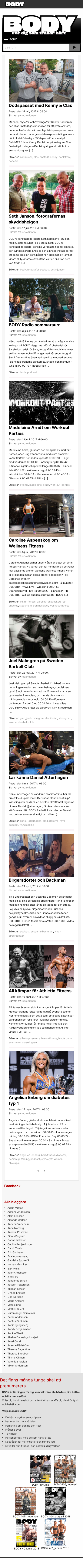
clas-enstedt (41, 157)
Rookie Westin (15, 1333)
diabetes (61, 1155)
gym (22, 718)
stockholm (25, 605)
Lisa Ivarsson (15, 1296)
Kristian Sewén (16, 1288)
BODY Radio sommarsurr (34, 324)
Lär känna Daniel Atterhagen (38, 777)
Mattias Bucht (15, 1309)
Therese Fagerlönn (18, 1349)
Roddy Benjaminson (19, 1329)
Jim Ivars (12, 1276)
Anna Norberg (15, 1228)
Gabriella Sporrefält (18, 1260)
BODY (13, 39)
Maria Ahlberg (15, 1300)
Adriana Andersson (18, 1211)
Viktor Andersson (17, 1365)
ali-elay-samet (29, 1038)
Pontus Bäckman (17, 1321)
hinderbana (65, 1038)
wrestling (28, 824)
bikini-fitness (28, 601)
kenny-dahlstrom (60, 157)
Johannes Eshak (17, 1280)
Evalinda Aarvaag (17, 1256)
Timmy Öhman (16, 1357)
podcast (13, 161)
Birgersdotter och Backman (37, 880)
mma (63, 820)
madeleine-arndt (39, 484)
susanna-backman (42, 931)
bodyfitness (48, 1155)
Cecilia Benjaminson (19, 1244)
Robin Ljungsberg (17, 1325)
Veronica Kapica (17, 1361)
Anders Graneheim (18, 1224)
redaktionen (28, 115)
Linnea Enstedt (16, 1292)
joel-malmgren (35, 718)
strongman (65, 718)
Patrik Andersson (17, 1317)
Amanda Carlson (17, 1219)
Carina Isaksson (16, 1240)
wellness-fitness (59, 605)
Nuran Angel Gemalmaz (21, 1313)
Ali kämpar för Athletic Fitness (40, 990)
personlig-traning (19, 1159)
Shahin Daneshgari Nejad (22, 1337)
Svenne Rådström (18, 1345)
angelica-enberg (30, 1155)
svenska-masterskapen (23, 1042)
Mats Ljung (14, 1304)
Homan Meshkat (17, 1264)
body (23, 269)
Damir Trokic (15, 1248)
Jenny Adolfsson (17, 1272)
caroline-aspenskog (49, 601)
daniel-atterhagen (31, 820)
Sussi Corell (14, 1341)
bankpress (26, 157)
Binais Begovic (16, 1236)
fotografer (33, 269)
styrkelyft (47, 1159)
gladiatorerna (51, 820)
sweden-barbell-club (21, 722)
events (24, 484)
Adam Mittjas (15, 1207)
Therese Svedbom (18, 1353)
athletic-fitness (48, 1038)
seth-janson (58, 269)
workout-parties (60, 484)
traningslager (40, 605)
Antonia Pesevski (17, 1232)
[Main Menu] (6, 39)
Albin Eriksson (15, 1215)
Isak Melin (13, 1268)
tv (21, 824)
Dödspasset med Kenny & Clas (40, 105)
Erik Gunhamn (15, 1252)
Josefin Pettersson (18, 1284)
